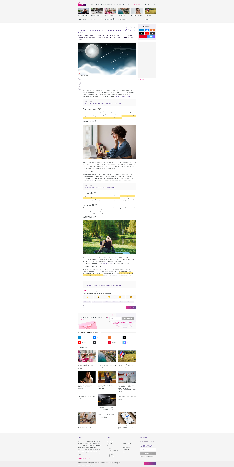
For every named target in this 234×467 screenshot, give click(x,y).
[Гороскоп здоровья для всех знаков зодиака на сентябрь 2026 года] (107, 377)
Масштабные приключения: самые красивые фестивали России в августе (149, 17)
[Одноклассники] (152, 30)
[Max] (151, 36)
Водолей (127, 301)
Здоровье (130, 5)
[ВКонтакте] (147, 30)
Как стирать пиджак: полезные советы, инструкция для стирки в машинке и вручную (127, 398)
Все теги (125, 452)
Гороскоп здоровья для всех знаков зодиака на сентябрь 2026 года (106, 386)
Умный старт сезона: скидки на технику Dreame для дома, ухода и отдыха (96, 17)
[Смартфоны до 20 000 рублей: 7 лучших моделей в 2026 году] (107, 400)
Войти (153, 5)
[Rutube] (141, 33)
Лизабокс (137, 5)
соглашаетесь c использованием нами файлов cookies (107, 463)
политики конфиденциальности (127, 322)
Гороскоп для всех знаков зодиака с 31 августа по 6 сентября (85, 386)
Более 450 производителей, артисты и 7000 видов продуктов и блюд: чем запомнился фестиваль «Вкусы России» (127, 388)
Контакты (110, 446)
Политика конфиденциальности (113, 455)
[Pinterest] (143, 36)
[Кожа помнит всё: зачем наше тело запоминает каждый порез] (137, 11)
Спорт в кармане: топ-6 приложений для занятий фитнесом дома (85, 427)
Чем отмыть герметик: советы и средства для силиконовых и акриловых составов (106, 416)
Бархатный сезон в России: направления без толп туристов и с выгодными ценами (123, 17)
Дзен (98, 342)
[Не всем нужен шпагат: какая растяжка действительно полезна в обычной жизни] (83, 11)
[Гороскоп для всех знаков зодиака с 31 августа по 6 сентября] (87, 377)
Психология (111, 5)
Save (80, 73)
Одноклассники (115, 337)
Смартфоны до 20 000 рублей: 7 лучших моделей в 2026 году (106, 408)
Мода (98, 5)
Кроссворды (126, 449)
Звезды (92, 5)
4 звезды (130, 26)
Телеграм (84, 337)
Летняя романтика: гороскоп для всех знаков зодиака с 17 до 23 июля (103, 103)
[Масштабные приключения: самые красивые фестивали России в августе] (150, 11)
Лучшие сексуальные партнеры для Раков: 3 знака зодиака (100, 187)
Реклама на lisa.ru (141, 79)
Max (127, 342)
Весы (99, 301)
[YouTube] (147, 33)
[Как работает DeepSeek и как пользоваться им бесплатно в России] (127, 418)
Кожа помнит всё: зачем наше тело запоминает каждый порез (136, 17)
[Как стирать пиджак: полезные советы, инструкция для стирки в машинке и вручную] (127, 394)
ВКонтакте (99, 337)
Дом (124, 5)
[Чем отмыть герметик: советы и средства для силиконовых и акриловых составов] (107, 412)
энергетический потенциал (124, 96)
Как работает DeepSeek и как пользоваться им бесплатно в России (126, 427)
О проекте (110, 441)
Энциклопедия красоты (127, 444)
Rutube (128, 337)
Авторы (109, 448)
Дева (94, 301)
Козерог (120, 301)
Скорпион (106, 301)
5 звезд (132, 26)
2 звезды (128, 26)
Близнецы (88, 302)
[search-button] (148, 4)
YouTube (84, 342)
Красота (103, 5)
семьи (91, 180)
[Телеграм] (141, 30)
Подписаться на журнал (84, 458)
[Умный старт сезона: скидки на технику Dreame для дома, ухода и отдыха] (97, 11)
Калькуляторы (127, 447)
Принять (150, 463)
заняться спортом (108, 263)
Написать (132, 307)
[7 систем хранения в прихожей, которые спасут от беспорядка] (87, 394)
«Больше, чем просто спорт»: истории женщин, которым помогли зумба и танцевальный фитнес (110, 17)
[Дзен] (152, 33)
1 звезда (127, 26)
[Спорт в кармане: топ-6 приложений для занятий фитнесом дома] (87, 418)
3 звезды (129, 26)
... (132, 301)
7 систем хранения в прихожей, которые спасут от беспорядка (87, 397)
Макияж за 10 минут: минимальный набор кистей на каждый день (103, 285)
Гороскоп (119, 5)
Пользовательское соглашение (112, 451)
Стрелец (113, 301)
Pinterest (114, 342)
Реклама (109, 443)
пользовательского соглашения (116, 322)
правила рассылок (114, 323)
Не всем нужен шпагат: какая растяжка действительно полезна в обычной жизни (83, 17)
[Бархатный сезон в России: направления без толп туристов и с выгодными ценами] (123, 11)
